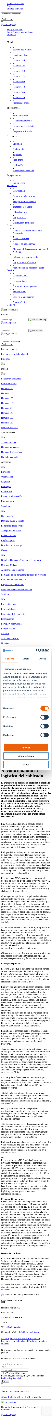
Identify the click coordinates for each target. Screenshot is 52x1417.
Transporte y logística (22, 207)
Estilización (18, 165)
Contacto (11, 305)
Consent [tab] (9, 658)
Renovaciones (19, 291)
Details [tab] (26, 658)
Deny (26, 764)
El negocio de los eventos (24, 201)
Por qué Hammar (15, 29)
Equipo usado (19, 183)
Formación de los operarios (25, 286)
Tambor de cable (20, 115)
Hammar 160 (19, 71)
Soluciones (12, 185)
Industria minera (20, 212)
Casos (9, 225)
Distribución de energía (23, 223)
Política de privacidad (11, 1378)
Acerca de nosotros (15, 3)
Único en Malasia (21, 238)
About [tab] (42, 658)
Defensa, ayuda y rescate (24, 196)
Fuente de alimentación (23, 170)
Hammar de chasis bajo (23, 126)
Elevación (17, 144)
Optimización (19, 149)
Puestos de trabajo (15, 8)
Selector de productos (22, 49)
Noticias (10, 6)
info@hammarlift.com (29, 1332)
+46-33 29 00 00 (13, 1327)
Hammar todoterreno (22, 120)
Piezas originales (20, 281)
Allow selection (26, 756)
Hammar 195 (19, 60)
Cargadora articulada (22, 131)
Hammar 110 (19, 65)
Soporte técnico (20, 302)
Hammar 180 (19, 92)
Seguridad (17, 154)
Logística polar (19, 217)
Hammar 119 (19, 76)
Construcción (19, 191)
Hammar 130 (19, 97)
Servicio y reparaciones (23, 297)
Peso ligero (18, 160)
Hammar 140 (19, 87)
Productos (11, 34)
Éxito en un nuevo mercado (25, 257)
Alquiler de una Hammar (24, 244)
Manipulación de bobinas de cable (28, 267)
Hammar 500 (19, 81)
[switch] (44, 717)
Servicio (10, 270)
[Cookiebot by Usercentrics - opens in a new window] (37, 651)
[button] (26, 337)
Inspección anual (20, 275)
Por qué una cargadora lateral (20, 32)
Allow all (26, 747)
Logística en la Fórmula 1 (24, 262)
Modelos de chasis (21, 103)
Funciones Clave (20, 55)
